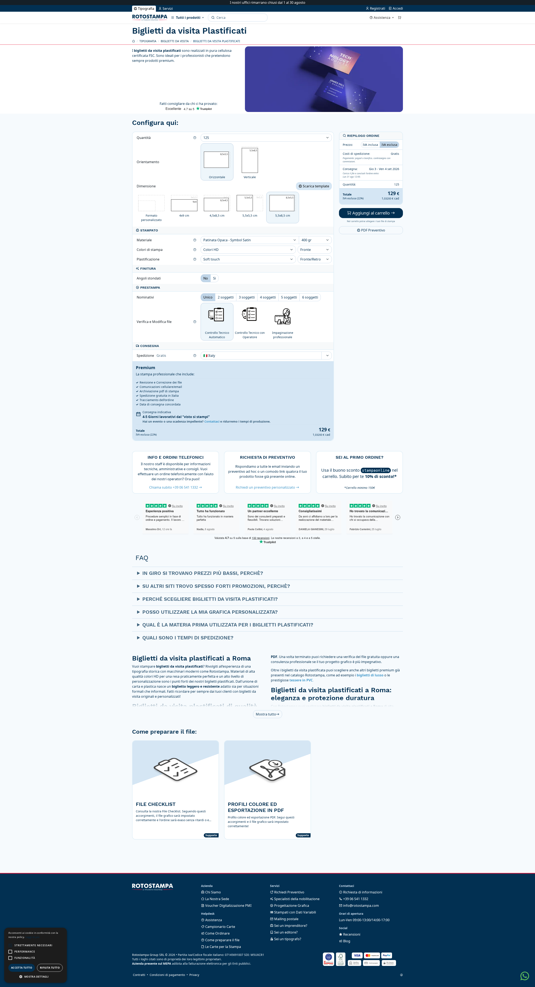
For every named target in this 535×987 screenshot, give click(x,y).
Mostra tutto (266, 714)
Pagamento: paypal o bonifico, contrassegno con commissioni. (366, 160)
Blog (346, 941)
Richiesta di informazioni (362, 892)
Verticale (250, 163)
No (205, 278)
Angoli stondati (149, 278)
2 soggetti (226, 297)
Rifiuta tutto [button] (50, 967)
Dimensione (147, 186)
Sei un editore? (285, 932)
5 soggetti (289, 297)
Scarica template (315, 186)
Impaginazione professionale (282, 335)
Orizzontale (219, 165)
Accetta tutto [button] (21, 967)
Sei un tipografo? (287, 939)
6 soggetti (310, 297)
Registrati (377, 8)
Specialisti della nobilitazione (296, 899)
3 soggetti (247, 297)
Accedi (397, 8)
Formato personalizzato (151, 217)
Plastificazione (148, 259)
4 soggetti (268, 297)
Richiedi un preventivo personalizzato (266, 487)
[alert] (35, 955)
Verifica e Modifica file (154, 321)
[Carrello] (399, 17)
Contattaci (211, 421)
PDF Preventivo (372, 230)
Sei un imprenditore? (290, 925)
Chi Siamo (212, 892)
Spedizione (151, 355)
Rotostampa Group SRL (148, 955)
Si (214, 278)
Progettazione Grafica (291, 905)
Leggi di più (32, 937)
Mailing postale (285, 919)
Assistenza (382, 17)
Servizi (167, 8)
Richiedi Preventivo (288, 892)
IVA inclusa (370, 145)
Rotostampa (150, 17)
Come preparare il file (221, 940)
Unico (208, 297)
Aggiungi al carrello (371, 213)
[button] (10, 945)
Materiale (145, 240)
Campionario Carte (219, 926)
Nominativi (146, 297)
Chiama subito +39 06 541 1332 (174, 487)
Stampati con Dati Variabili (294, 912)
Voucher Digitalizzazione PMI (227, 905)
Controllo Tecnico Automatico (217, 335)
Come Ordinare (217, 933)
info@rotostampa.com (360, 905)
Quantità (144, 137)
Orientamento (148, 162)
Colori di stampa (150, 249)
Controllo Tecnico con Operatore (250, 335)
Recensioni (351, 934)
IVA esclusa (389, 145)
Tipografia (145, 8)
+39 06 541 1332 (355, 899)
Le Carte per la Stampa (222, 946)
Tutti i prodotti (188, 17)
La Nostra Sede (216, 899)
